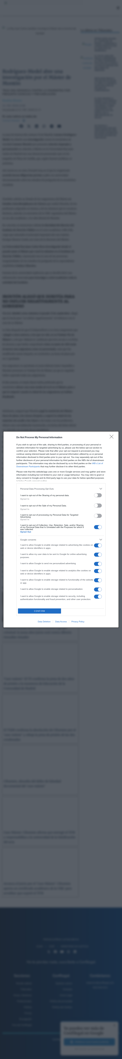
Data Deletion (44, 621)
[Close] (112, 437)
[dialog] (61, 529)
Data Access (61, 621)
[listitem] (61, 488)
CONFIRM (39, 611)
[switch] (98, 495)
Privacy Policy (77, 621)
